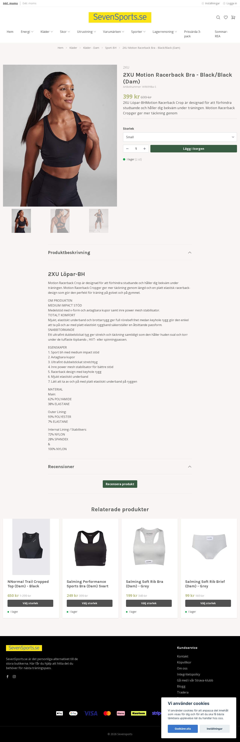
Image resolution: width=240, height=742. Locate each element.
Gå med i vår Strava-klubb (195, 680)
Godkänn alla (183, 728)
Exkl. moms (29, 3)
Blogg (181, 686)
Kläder (73, 47)
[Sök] (218, 17)
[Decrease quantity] (127, 148)
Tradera (182, 692)
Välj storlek (30, 603)
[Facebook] (7, 676)
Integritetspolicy (188, 674)
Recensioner (61, 466)
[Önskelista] (226, 17)
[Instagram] (14, 676)
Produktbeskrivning (69, 252)
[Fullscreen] (60, 136)
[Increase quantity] (144, 148)
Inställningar (215, 728)
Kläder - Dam (91, 47)
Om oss (182, 668)
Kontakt (182, 656)
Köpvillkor (184, 662)
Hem (60, 47)
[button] (110, 137)
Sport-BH (110, 47)
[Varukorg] (233, 17)
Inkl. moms (10, 3)
